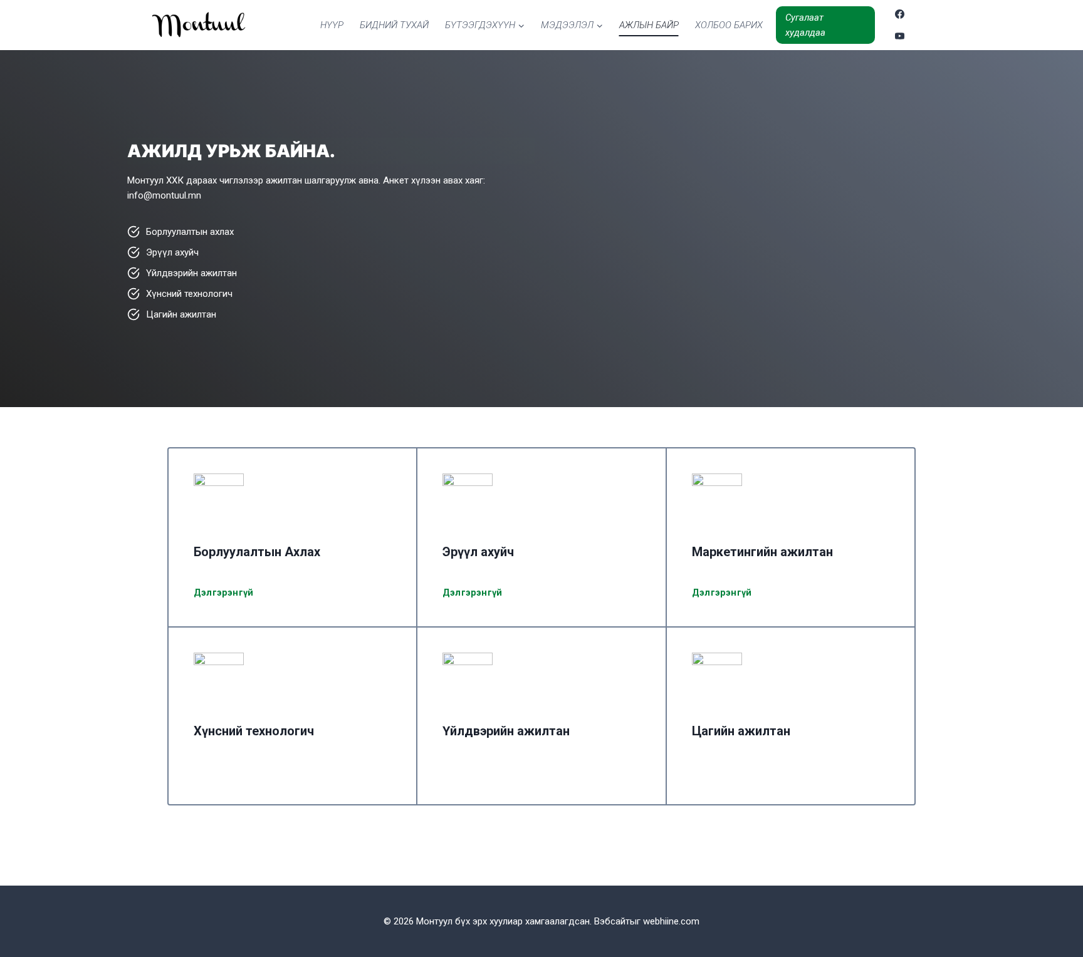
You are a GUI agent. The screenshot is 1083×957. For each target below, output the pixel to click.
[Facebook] (900, 14)
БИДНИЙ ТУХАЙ (394, 25)
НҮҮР (331, 25)
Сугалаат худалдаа (805, 25)
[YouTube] (900, 35)
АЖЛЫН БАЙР (649, 25)
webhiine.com (671, 921)
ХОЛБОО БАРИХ (729, 25)
